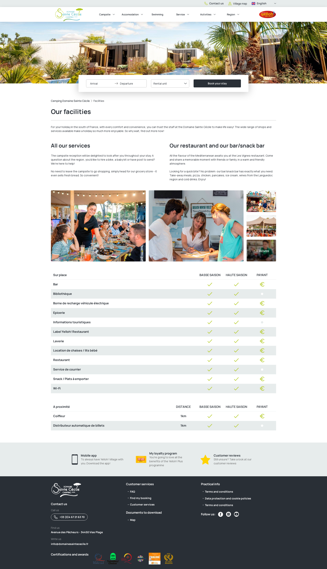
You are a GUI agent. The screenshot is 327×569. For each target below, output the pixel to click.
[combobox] (170, 83)
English (261, 3)
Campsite (105, 14)
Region (231, 14)
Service (180, 14)
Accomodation (130, 14)
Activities (205, 14)
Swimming (157, 14)
